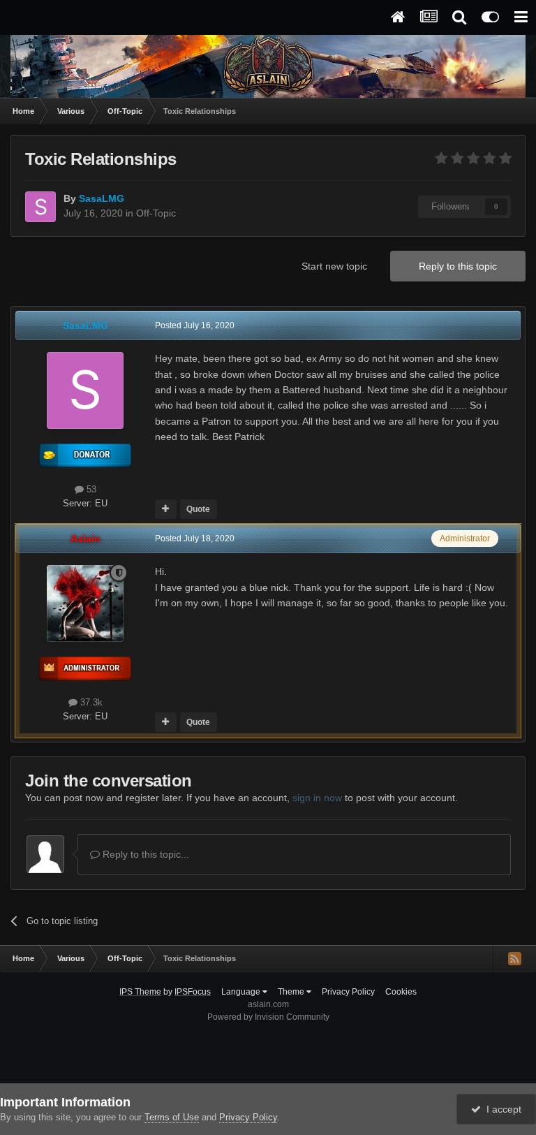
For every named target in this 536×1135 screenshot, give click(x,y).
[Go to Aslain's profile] (85, 603)
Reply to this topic (458, 266)
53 (90, 489)
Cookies (401, 992)
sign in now (317, 797)
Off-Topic (156, 213)
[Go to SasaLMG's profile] (40, 206)
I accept (501, 1109)
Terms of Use (171, 1117)
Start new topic (334, 266)
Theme (292, 992)
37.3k (90, 702)
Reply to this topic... (144, 854)
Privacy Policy (348, 992)
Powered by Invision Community (268, 1017)
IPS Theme (140, 992)
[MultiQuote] (166, 509)
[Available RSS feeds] (514, 958)
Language (241, 992)
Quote (198, 509)
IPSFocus (192, 992)
